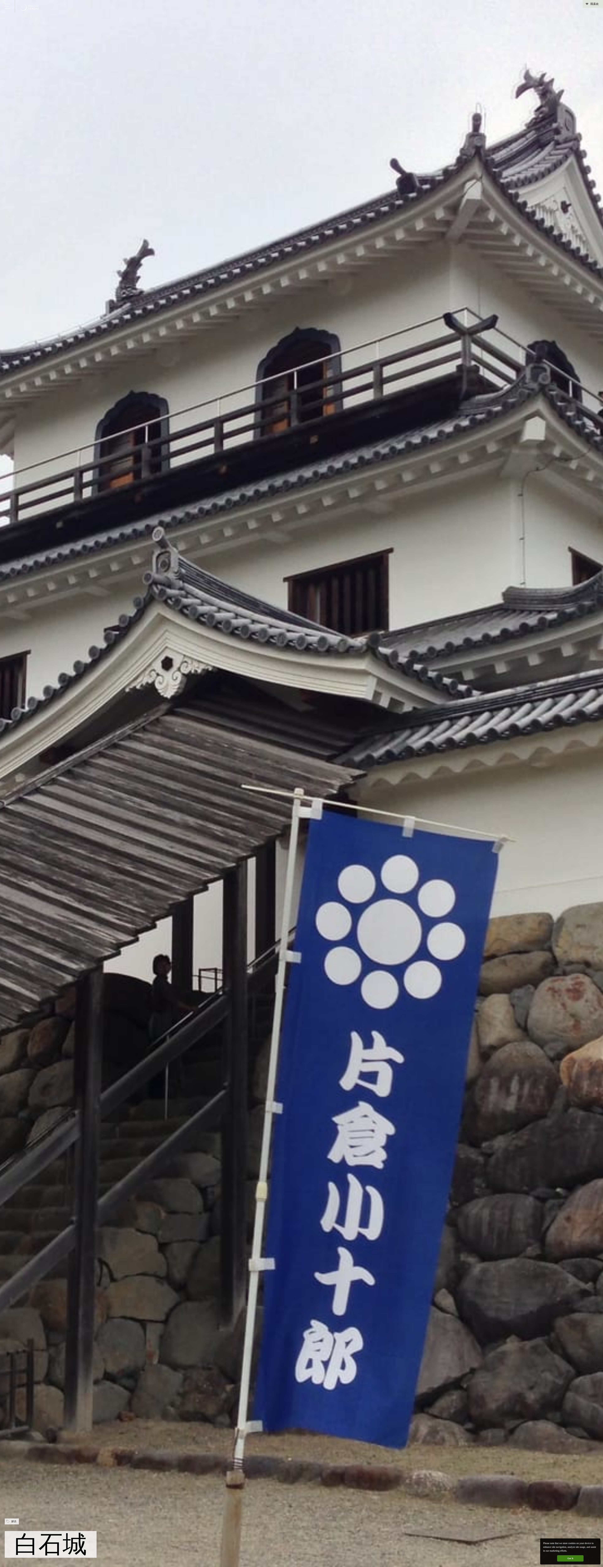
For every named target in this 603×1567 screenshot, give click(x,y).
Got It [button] (570, 1558)
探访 (13, 1521)
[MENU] (7, 6)
